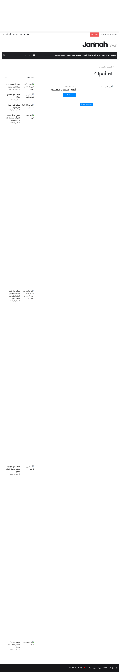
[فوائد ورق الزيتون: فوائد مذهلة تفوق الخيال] (27, 552)
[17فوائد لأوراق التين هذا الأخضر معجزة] (27, 87)
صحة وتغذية (101, 55)
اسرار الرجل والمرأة (89, 55)
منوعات (78, 55)
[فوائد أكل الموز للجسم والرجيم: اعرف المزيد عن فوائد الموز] (27, 377)
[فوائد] (100, 44)
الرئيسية (113, 55)
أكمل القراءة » (69, 94)
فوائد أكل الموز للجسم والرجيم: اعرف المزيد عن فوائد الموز (14, 295)
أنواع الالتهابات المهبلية (63, 90)
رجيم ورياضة (71, 55)
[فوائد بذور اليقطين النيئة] (27, 97)
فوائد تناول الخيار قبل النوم (14, 106)
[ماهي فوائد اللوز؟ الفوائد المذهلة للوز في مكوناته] (27, 201)
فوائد (107, 55)
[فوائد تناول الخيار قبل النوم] (27, 108)
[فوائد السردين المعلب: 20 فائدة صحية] (27, 645)
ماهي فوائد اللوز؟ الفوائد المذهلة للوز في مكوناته (13, 118)
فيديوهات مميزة (60, 55)
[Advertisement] (59, 16)
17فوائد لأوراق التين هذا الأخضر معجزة (13, 86)
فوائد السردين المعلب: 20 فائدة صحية (14, 645)
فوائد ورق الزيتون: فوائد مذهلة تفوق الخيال (13, 469)
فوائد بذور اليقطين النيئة (13, 96)
